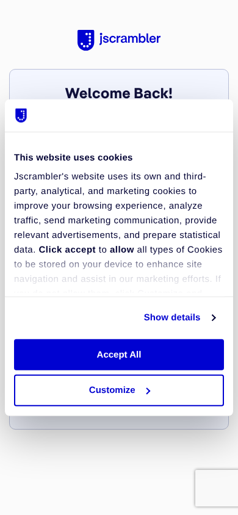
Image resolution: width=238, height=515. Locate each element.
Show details (172, 317)
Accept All (119, 354)
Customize (112, 390)
